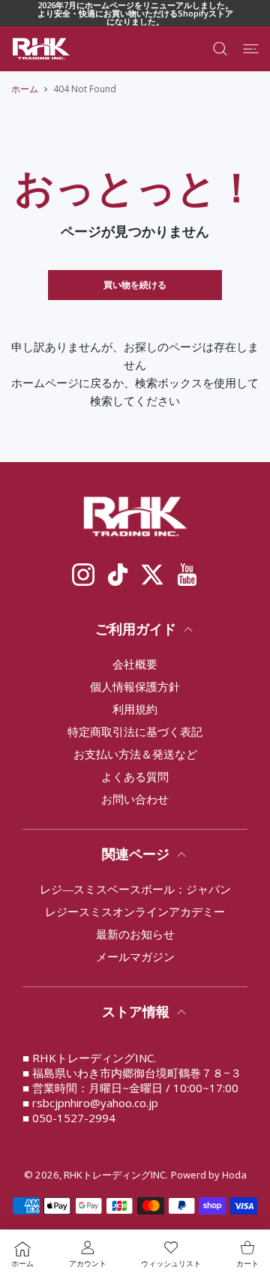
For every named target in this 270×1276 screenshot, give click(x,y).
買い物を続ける (135, 284)
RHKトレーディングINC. (116, 1174)
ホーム (24, 89)
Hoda (234, 1174)
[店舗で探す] (220, 49)
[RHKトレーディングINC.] (41, 49)
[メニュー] (251, 49)
